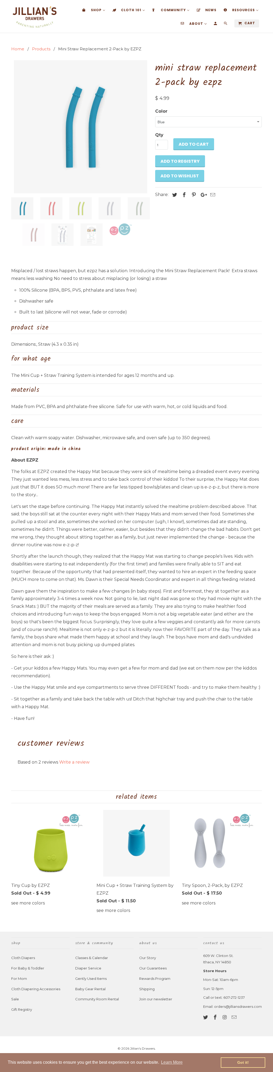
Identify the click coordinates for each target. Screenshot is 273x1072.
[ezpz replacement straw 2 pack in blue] (80, 126)
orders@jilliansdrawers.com (238, 1006)
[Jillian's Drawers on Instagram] (225, 1017)
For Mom (19, 978)
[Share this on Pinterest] (193, 195)
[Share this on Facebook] (183, 195)
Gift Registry (21, 1009)
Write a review (74, 762)
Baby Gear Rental (90, 989)
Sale (15, 999)
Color (161, 111)
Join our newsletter (155, 999)
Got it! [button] (243, 1062)
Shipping (147, 989)
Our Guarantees (153, 968)
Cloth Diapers (23, 958)
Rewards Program (154, 978)
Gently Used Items (91, 978)
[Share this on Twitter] (174, 195)
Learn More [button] (172, 1062)
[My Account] (216, 24)
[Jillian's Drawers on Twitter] (206, 1017)
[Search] (226, 24)
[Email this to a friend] (212, 195)
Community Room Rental (97, 999)
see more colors (28, 903)
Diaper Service (88, 968)
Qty (159, 134)
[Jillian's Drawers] (34, 16)
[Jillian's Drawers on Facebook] (216, 1017)
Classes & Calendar (91, 958)
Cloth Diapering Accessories (35, 989)
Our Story (147, 958)
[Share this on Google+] (202, 195)
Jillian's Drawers (142, 1048)
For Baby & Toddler (27, 968)
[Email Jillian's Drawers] (235, 1017)
